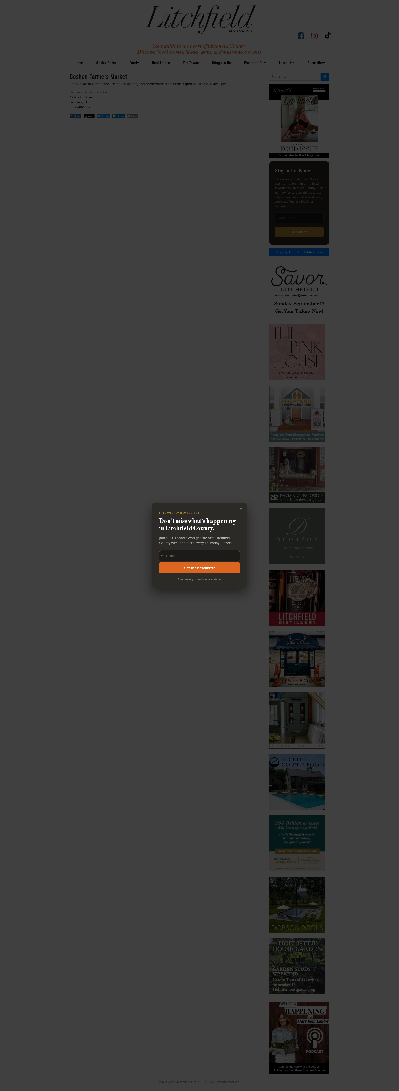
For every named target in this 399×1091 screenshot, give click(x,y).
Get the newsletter (199, 567)
